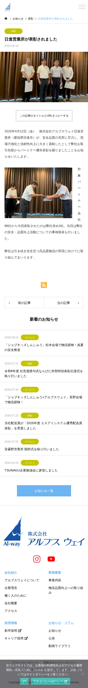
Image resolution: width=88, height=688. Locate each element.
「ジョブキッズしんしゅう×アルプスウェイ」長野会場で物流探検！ (43, 399)
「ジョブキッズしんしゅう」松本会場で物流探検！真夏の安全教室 (44, 347)
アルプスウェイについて (22, 580)
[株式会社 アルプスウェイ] (8, 7)
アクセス (11, 611)
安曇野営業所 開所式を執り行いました (32, 449)
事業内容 (55, 580)
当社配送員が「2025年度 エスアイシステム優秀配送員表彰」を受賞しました (43, 425)
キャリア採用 (14, 638)
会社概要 (11, 603)
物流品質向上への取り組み (66, 590)
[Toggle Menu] (82, 7)
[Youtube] (51, 558)
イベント (30, 337)
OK (24, 681)
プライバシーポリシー (48, 681)
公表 (52, 638)
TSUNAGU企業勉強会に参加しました (31, 470)
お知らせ (55, 630)
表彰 (13, 31)
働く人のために (16, 595)
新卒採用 (11, 630)
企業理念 (11, 588)
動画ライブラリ (60, 646)
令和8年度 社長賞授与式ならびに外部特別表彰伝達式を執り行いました (44, 373)
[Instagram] (36, 558)
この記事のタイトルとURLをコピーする (44, 115)
